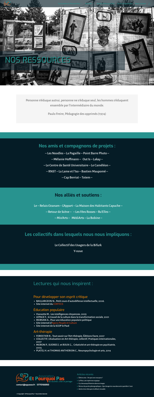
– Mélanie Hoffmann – (66, 159)
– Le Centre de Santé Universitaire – (67, 165)
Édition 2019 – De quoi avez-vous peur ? (91, 378)
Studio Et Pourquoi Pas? (106, 4)
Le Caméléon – (100, 165)
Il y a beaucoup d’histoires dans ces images (92, 383)
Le (36, 205)
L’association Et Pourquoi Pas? (69, 4)
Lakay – (98, 159)
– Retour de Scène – (59, 211)
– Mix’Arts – (62, 218)
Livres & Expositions (125, 4)
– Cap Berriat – (72, 177)
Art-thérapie (42, 331)
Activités (88, 4)
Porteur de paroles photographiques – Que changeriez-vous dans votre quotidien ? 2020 (106, 386)
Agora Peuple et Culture (64, 323)
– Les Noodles (54, 153)
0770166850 (43, 384)
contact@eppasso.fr (25, 384)
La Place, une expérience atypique (89, 380)
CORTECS (58, 304)
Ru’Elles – (104, 211)
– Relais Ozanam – (50, 205)
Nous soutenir (140, 4)
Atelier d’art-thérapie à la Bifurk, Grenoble (92, 389)
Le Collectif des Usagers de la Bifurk (78, 245)
